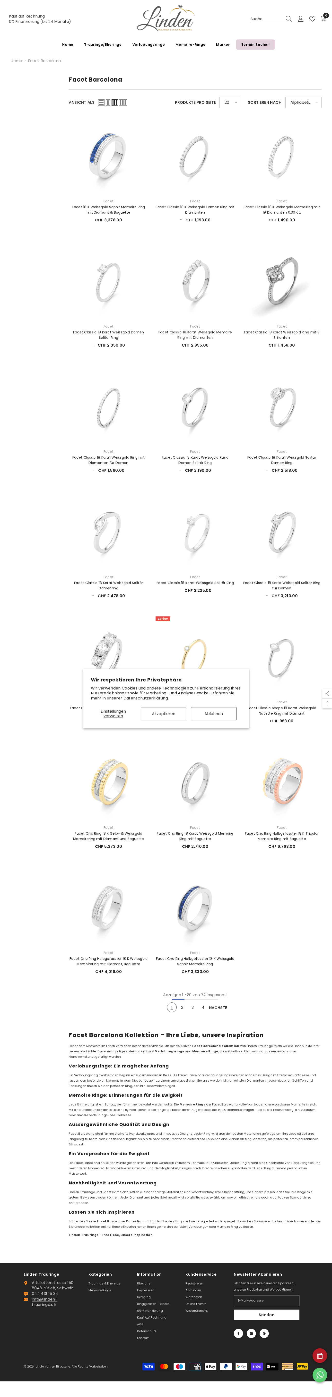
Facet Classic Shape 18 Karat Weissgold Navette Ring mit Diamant (281, 711)
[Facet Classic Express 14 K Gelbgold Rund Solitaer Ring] (195, 656)
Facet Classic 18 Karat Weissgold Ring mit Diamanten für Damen (108, 460)
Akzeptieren (163, 714)
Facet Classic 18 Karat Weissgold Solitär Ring (195, 582)
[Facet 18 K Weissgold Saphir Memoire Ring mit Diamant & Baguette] (108, 155)
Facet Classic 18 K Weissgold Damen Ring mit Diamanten (195, 210)
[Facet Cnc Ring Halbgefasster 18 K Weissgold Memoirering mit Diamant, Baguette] (108, 906)
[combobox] (267, 19)
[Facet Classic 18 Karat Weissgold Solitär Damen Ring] (281, 405)
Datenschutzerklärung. (146, 698)
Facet (109, 201)
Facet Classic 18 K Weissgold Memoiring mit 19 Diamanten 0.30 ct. (282, 210)
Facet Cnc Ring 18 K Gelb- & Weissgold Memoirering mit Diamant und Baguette (108, 836)
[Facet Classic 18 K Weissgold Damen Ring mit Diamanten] (195, 155)
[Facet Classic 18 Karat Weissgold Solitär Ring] (195, 530)
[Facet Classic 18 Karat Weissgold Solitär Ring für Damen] (281, 530)
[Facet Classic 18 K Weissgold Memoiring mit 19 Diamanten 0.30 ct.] (281, 155)
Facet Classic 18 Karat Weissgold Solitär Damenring (108, 585)
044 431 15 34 (45, 1293)
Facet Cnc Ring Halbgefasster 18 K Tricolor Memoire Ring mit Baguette (282, 836)
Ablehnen (213, 714)
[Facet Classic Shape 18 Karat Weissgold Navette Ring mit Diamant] (281, 656)
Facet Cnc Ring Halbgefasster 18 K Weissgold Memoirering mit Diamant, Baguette (109, 961)
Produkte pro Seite (195, 102)
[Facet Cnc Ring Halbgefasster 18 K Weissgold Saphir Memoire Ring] (195, 906)
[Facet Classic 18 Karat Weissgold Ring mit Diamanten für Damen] (108, 405)
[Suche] (271, 19)
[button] (101, 102)
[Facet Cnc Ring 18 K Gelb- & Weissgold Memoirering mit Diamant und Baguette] (108, 781)
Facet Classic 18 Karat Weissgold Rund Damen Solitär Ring (195, 460)
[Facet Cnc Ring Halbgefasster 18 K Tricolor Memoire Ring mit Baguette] (281, 781)
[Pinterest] (264, 1333)
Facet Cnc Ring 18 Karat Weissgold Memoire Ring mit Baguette (195, 836)
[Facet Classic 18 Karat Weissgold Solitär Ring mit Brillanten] (108, 656)
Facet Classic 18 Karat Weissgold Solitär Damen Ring (281, 460)
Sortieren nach (264, 102)
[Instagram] (251, 1333)
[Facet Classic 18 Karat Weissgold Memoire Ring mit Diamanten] (195, 280)
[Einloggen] (301, 19)
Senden (267, 1315)
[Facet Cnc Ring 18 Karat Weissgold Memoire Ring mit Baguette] (195, 781)
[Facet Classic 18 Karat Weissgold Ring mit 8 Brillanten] (281, 280)
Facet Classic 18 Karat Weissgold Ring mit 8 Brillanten (282, 335)
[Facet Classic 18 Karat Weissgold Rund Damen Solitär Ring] (195, 405)
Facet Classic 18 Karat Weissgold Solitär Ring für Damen (282, 585)
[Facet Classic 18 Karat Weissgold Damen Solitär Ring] (108, 280)
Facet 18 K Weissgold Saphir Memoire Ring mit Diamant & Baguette (108, 210)
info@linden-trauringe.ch (44, 1301)
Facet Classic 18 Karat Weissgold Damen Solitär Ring (108, 335)
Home (16, 61)
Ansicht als (82, 102)
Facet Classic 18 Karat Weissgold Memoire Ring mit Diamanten (195, 335)
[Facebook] (238, 1333)
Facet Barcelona (44, 61)
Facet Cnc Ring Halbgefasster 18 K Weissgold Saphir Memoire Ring (195, 961)
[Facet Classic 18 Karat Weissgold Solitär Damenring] (108, 530)
